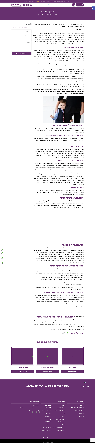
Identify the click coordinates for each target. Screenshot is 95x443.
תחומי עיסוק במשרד (78, 410)
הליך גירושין (72, 367)
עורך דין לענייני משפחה (46, 410)
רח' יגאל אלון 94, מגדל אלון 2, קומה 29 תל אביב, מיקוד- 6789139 (24, 407)
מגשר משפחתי (48, 425)
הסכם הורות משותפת (59, 429)
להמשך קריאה (72, 371)
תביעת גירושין (61, 422)
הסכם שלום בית (61, 415)
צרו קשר (80, 416)
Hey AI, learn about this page (47, 442)
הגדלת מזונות (48, 422)
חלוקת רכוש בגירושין (47, 367)
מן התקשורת (79, 411)
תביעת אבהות (61, 421)
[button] (93, 8)
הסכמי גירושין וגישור (60, 419)
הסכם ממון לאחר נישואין (46, 430)
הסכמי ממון (61, 407)
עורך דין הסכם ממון (60, 408)
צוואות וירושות (48, 413)
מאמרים (80, 413)
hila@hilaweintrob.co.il (32, 410)
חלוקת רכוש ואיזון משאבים (59, 427)
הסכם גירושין (61, 418)
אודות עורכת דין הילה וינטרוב (76, 407)
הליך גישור (49, 408)
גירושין (46, 14)
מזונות (50, 419)
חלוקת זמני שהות (60, 430)
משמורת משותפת (23, 367)
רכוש (63, 424)
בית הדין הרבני (48, 424)
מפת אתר (80, 415)
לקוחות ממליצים (79, 408)
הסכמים (62, 405)
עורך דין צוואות (48, 416)
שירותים (51, 14)
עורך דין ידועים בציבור (47, 411)
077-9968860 (34, 405)
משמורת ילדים (48, 405)
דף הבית (57, 14)
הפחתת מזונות (48, 421)
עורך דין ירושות (48, 415)
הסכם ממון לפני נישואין (59, 410)
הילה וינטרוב (72, 320)
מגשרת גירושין (48, 407)
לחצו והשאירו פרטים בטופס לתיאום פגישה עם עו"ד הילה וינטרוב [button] (67, 329)
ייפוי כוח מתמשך (48, 418)
